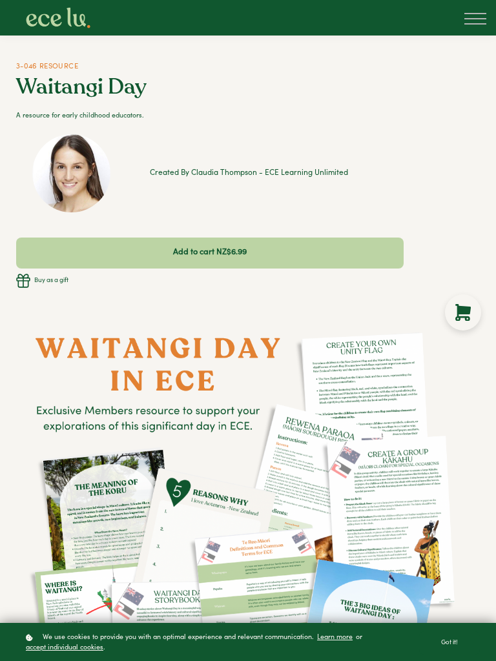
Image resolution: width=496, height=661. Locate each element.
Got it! (449, 643)
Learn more (335, 637)
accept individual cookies (64, 647)
